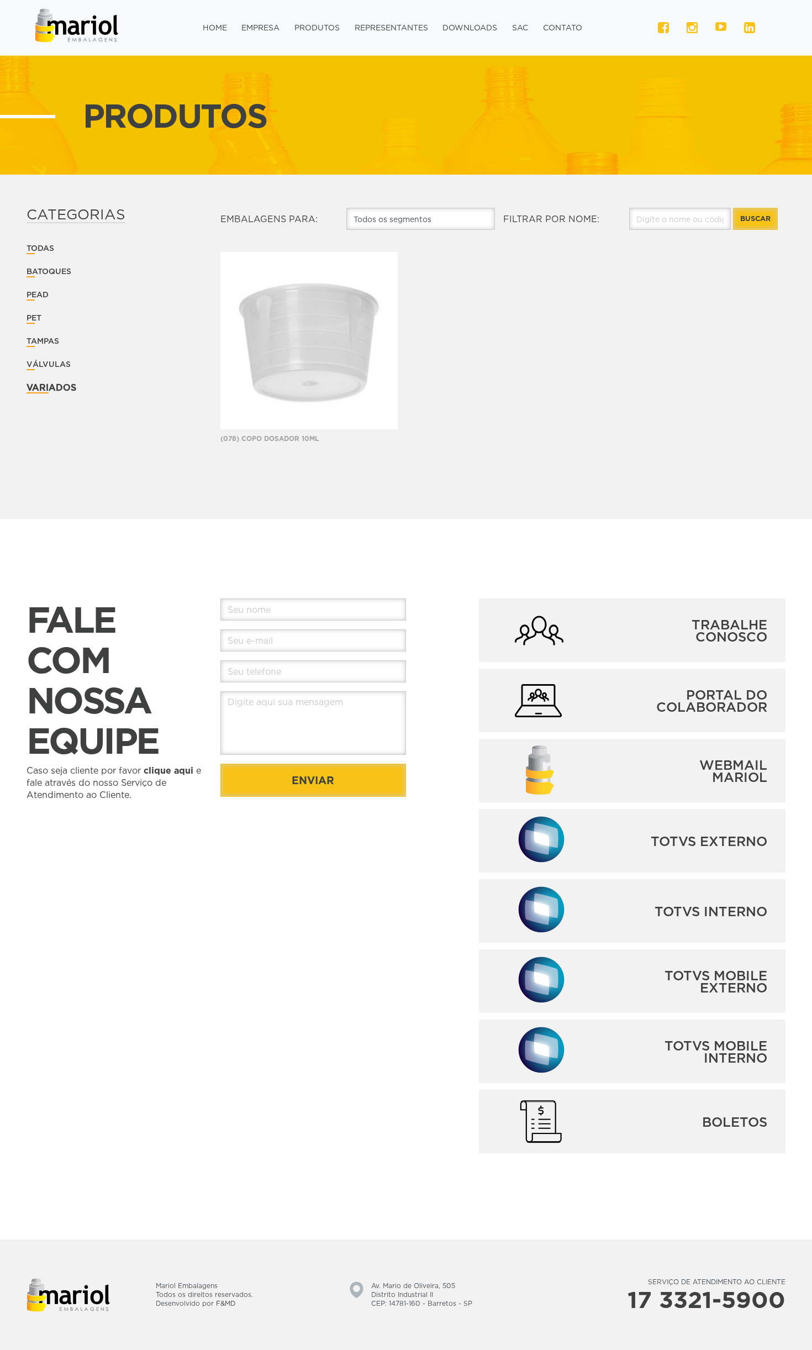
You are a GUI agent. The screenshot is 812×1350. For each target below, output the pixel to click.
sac (520, 27)
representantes (391, 27)
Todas (40, 248)
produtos (317, 27)
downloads (469, 27)
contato (562, 27)
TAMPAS (43, 341)
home (215, 27)
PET (34, 317)
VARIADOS (51, 387)
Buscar (755, 218)
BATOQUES (49, 271)
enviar (313, 780)
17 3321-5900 (706, 1299)
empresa (260, 27)
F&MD (225, 1303)
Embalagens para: (269, 219)
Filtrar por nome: (551, 219)
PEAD (38, 294)
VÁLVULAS (49, 364)
